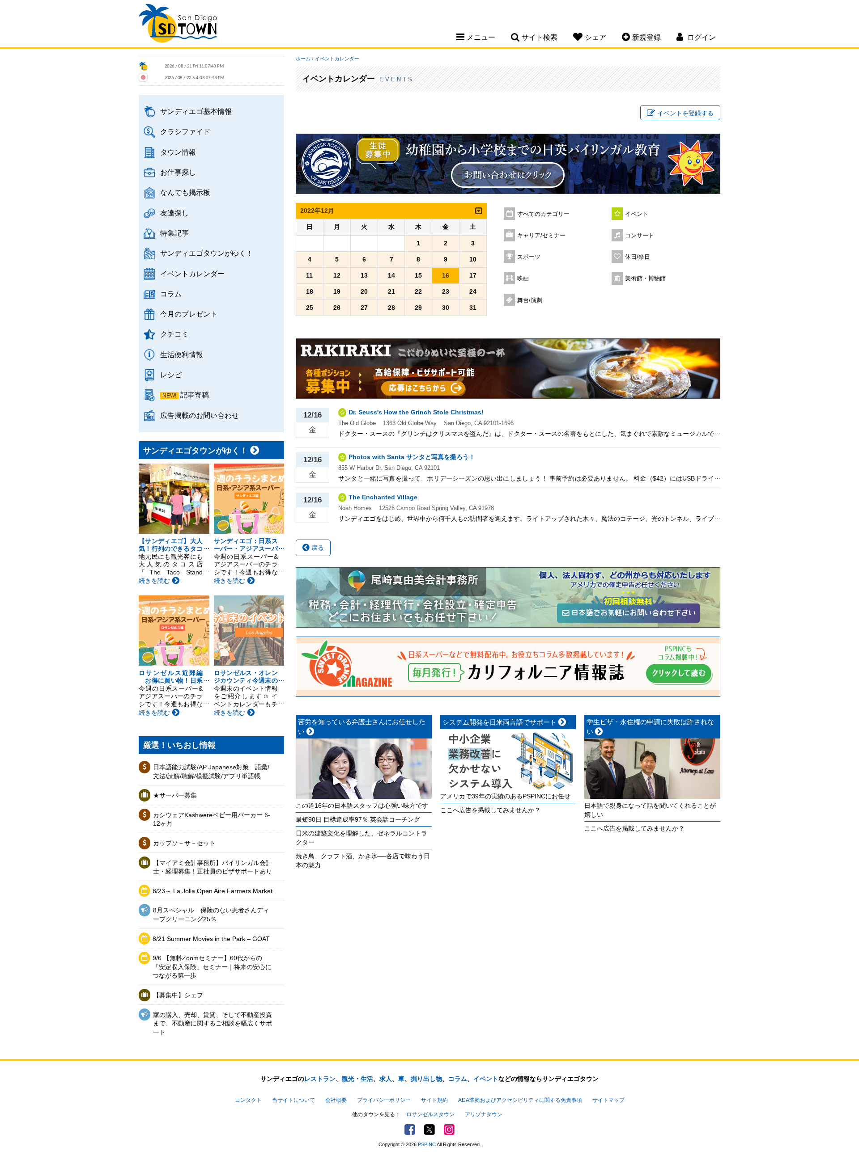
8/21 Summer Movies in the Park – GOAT (211, 938)
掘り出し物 (426, 1078)
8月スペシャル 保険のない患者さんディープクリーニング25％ (211, 915)
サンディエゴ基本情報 (196, 111)
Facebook (409, 1129)
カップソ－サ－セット (184, 843)
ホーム (303, 58)
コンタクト (248, 1100)
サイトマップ (608, 1100)
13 (364, 275)
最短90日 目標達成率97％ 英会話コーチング (358, 819)
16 (445, 275)
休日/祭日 (637, 257)
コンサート (639, 235)
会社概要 (336, 1100)
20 (364, 291)
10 (472, 259)
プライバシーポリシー (384, 1100)
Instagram (449, 1129)
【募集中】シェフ (178, 995)
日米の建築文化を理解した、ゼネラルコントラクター (361, 838)
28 (391, 307)
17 (472, 275)
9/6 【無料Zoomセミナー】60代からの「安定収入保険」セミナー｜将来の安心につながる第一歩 (212, 966)
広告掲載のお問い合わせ (199, 415)
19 (336, 291)
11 (309, 275)
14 (391, 275)
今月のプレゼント (188, 314)
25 (309, 307)
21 (391, 291)
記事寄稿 (194, 395)
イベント (636, 214)
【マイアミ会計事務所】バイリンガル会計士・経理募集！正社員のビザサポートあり (212, 867)
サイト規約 (434, 1100)
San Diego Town (178, 24)
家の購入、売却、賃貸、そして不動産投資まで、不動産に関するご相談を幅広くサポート (212, 1023)
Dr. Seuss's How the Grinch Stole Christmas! (416, 412)
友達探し (174, 213)
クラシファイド (185, 131)
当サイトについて (293, 1100)
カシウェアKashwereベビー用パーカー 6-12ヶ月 (211, 819)
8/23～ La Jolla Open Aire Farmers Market (212, 890)
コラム (171, 294)
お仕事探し (178, 172)
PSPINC (427, 1144)
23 (445, 291)
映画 (523, 278)
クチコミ (174, 334)
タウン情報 (178, 152)
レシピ (171, 375)
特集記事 (174, 233)
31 (472, 307)
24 (472, 291)
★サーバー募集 (175, 795)
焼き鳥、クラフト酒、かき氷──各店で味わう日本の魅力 (363, 860)
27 (364, 307)
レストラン (320, 1078)
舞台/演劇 (529, 300)
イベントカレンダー (192, 274)
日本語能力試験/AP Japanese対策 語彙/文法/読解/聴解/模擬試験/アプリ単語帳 (211, 772)
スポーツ (528, 257)
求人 (385, 1078)
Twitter (429, 1129)
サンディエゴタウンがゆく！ (206, 253)
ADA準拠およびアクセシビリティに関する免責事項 (520, 1100)
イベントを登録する (685, 113)
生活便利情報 (181, 354)
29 (418, 307)
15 (418, 275)
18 (309, 291)
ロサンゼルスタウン (430, 1114)
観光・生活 (357, 1078)
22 (418, 291)
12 (336, 275)
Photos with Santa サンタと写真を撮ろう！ (412, 456)
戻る (317, 547)
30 (445, 307)
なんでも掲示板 (185, 192)
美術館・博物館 (645, 278)
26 (336, 307)
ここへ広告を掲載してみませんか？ (490, 810)
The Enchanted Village (383, 497)
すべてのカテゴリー (543, 214)
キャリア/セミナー (541, 235)
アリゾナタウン (483, 1114)
